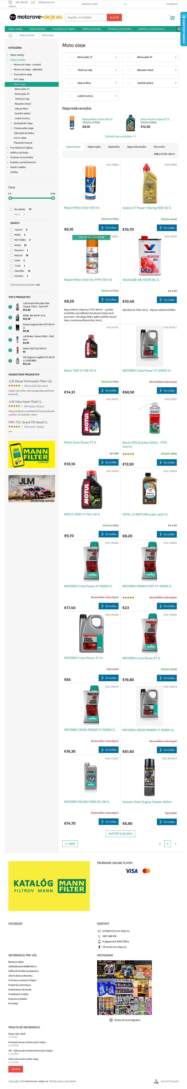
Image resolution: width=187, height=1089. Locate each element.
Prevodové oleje (23, 74)
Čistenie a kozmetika (21, 157)
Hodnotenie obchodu (19, 990)
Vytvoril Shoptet (170, 1081)
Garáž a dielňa (18, 167)
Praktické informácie (19, 985)
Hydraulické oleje (23, 123)
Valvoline (22, 271)
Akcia (20, 214)
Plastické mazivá (23, 143)
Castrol (21, 230)
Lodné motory (22, 118)
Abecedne (159, 147)
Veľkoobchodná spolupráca (23, 971)
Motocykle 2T (22, 89)
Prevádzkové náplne (21, 148)
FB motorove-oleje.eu (114, 947)
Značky (14, 172)
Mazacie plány (90, 4)
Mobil (20, 235)
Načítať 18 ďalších (120, 833)
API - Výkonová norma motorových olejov (30, 1051)
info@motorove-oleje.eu (116, 931)
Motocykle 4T (22, 94)
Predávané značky (18, 994)
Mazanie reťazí (23, 104)
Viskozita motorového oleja (23, 1059)
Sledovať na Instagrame (127, 1020)
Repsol (21, 255)
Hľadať (114, 17)
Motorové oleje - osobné (27, 65)
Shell (20, 260)
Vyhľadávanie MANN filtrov (22, 966)
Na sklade (23, 209)
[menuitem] (15, 29)
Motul (21, 245)
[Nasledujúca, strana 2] (167, 843)
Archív (15, 1069)
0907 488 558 (110, 936)
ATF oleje (19, 79)
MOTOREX (22, 240)
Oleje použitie (18, 60)
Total (20, 266)
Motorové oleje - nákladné (28, 69)
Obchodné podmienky (20, 976)
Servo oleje (20, 138)
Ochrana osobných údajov (22, 980)
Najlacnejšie (94, 147)
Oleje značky (17, 55)
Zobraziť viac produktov (118, 136)
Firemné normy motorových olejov (27, 1042)
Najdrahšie (114, 147)
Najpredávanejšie (136, 147)
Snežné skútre (23, 113)
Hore (71, 843)
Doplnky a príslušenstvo (23, 162)
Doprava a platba (17, 999)
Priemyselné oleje (24, 128)
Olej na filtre (21, 109)
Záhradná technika (24, 133)
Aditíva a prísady (19, 153)
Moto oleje (20, 84)
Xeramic (21, 276)
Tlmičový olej (22, 99)
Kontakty (13, 1003)
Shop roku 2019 (16, 1034)
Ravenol (21, 250)
